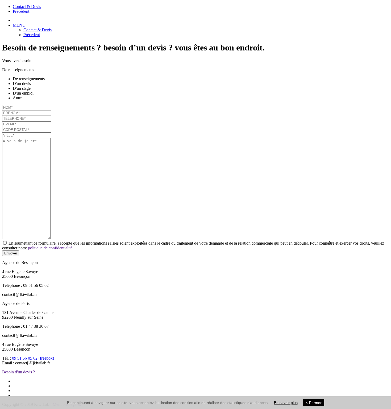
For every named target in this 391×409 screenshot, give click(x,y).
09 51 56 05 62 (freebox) (33, 358)
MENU (19, 25)
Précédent (21, 11)
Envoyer (10, 253)
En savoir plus (286, 403)
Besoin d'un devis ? (18, 372)
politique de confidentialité (50, 248)
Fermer (314, 403)
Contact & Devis (27, 6)
